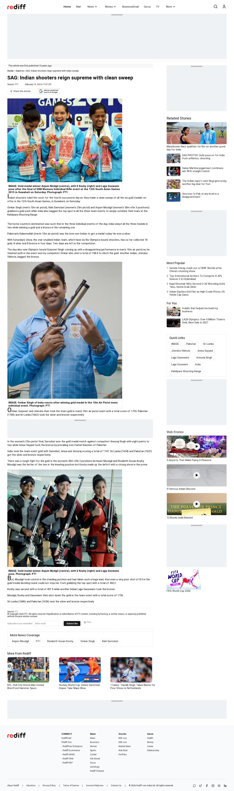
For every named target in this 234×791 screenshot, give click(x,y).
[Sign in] (224, 6)
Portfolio (123, 754)
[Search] (215, 6)
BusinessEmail (130, 6)
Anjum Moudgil (20, 641)
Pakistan (191, 343)
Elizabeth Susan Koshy (60, 641)
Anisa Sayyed (205, 350)
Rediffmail (66, 738)
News (91, 6)
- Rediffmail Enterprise (71, 746)
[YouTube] (219, 786)
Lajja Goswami (179, 364)
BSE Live (123, 738)
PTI (16, 84)
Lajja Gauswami (180, 357)
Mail (78, 6)
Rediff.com (141, 785)
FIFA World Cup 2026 (178, 590)
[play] (196, 446)
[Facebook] (206, 786)
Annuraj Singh (204, 357)
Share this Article (21, 91)
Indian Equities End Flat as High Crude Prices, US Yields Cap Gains (197, 293)
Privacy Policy (49, 785)
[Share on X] (200, 786)
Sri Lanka (208, 343)
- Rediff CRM (67, 758)
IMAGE (175, 343)
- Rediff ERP (66, 763)
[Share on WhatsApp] (194, 786)
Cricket (93, 754)
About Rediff (13, 785)
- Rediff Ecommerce (70, 750)
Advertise (30, 785)
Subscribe (72, 623)
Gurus (147, 6)
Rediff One (66, 742)
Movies (93, 746)
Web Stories (175, 432)
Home (67, 6)
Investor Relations (94, 785)
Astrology (94, 767)
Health (150, 738)
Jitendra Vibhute (180, 350)
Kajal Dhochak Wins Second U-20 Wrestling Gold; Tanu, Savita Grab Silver (197, 285)
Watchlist (123, 750)
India (198, 364)
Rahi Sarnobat (110, 641)
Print (89, 622)
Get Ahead (95, 758)
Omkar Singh (88, 641)
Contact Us (116, 785)
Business (94, 742)
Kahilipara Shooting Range (186, 371)
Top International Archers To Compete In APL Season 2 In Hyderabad (195, 277)
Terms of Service (71, 785)
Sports (20, 70)
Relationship (153, 750)
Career (150, 746)
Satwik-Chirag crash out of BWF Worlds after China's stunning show (195, 270)
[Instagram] (213, 786)
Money (109, 6)
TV (157, 6)
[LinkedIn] (225, 786)
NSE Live (123, 742)
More (169, 6)
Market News (125, 746)
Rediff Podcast (97, 771)
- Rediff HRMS (67, 754)
